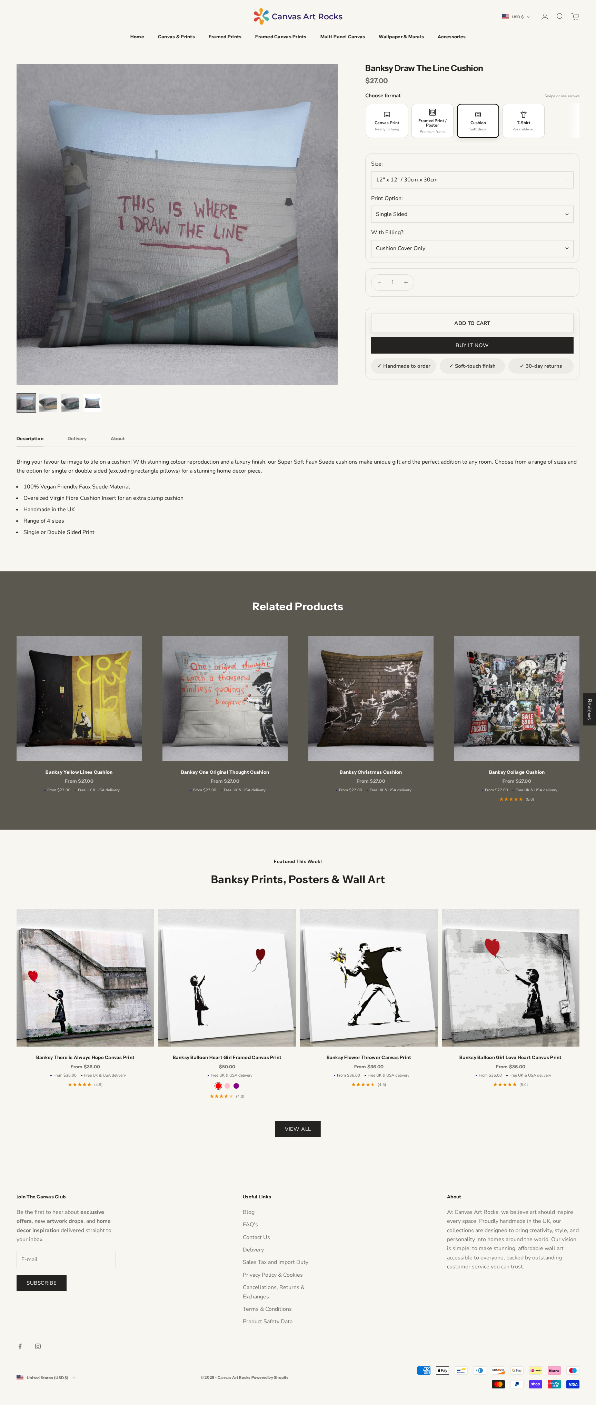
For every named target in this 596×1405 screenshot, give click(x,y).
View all (298, 1129)
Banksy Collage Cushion (517, 772)
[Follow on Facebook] (20, 1346)
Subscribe (42, 1282)
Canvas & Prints (176, 36)
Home (137, 36)
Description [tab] (30, 438)
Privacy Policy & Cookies (273, 1275)
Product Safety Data (267, 1321)
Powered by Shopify (270, 1377)
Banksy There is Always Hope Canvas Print (85, 1057)
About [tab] (118, 438)
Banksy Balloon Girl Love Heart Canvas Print (510, 1057)
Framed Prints (225, 36)
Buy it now (472, 345)
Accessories (452, 36)
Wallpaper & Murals (401, 36)
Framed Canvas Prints (280, 36)
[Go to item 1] (26, 403)
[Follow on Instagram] (37, 1346)
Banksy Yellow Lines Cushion (79, 772)
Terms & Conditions (267, 1309)
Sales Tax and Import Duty (275, 1262)
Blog (249, 1212)
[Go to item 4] (92, 403)
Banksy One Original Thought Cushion (225, 772)
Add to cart (472, 323)
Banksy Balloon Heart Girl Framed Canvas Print (227, 1057)
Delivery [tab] (77, 438)
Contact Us (256, 1237)
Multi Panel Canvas (342, 36)
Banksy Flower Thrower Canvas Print (369, 1057)
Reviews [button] (589, 709)
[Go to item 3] (70, 403)
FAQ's (250, 1224)
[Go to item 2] (48, 403)
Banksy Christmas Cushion (371, 772)
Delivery (253, 1250)
